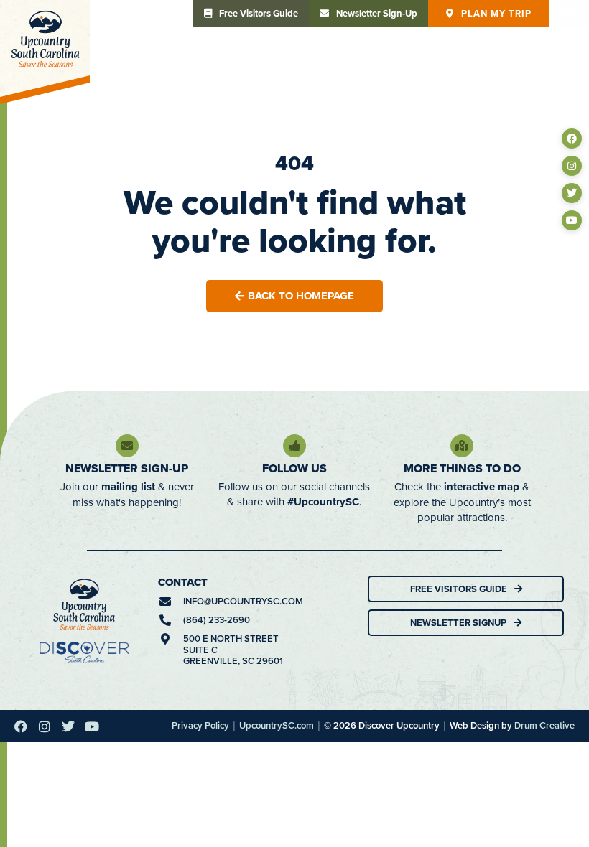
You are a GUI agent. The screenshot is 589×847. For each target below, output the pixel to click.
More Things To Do (462, 468)
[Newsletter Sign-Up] (127, 445)
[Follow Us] (294, 445)
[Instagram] (572, 166)
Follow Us (294, 468)
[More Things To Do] (461, 445)
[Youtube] (572, 220)
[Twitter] (572, 193)
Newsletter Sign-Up (126, 468)
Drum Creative (544, 725)
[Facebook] (572, 138)
